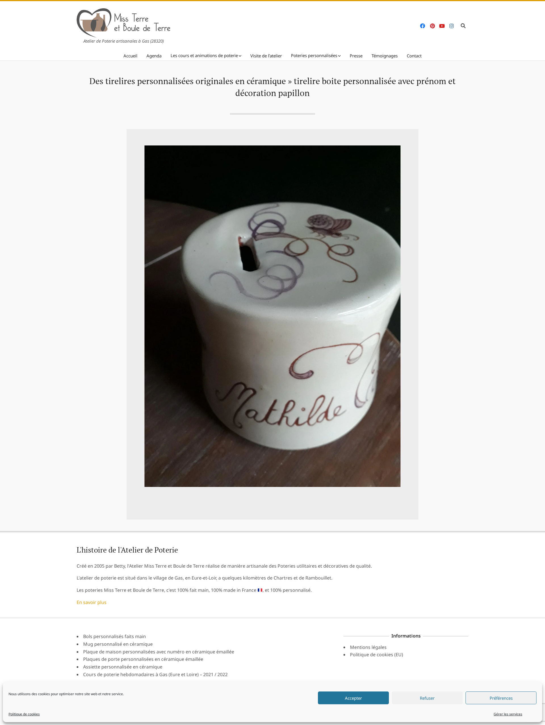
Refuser (427, 698)
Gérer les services (508, 714)
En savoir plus (91, 602)
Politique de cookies (24, 714)
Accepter (353, 698)
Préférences (501, 698)
